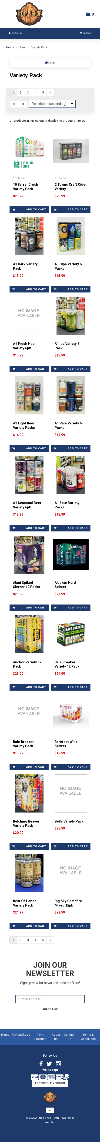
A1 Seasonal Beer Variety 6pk (27, 505)
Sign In (17, 33)
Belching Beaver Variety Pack (26, 824)
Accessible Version (50, 1083)
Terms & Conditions (88, 1037)
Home (10, 47)
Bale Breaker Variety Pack (23, 744)
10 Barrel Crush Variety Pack (25, 187)
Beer (23, 47)
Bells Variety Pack (69, 821)
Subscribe (50, 1009)
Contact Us (69, 1037)
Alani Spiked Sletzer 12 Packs (26, 585)
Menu (87, 33)
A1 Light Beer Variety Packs (24, 425)
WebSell (50, 1122)
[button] (90, 14)
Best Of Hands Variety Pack (24, 903)
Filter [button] (51, 62)
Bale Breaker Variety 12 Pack (67, 664)
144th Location (40, 1037)
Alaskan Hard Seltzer (65, 585)
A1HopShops (21, 1034)
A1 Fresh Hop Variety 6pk (24, 346)
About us (56, 1037)
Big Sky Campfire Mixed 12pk (68, 903)
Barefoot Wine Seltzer (66, 744)
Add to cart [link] (36, 209)
